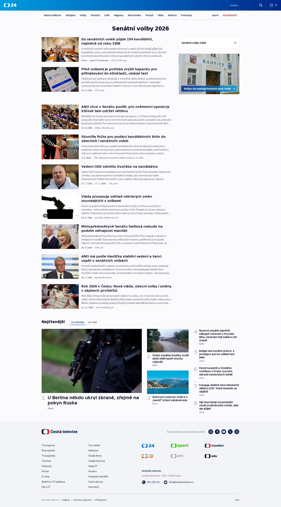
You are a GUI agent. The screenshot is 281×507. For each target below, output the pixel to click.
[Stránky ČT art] (177, 455)
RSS (237, 499)
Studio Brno (95, 455)
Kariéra (92, 471)
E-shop (46, 476)
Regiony (118, 15)
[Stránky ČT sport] (179, 445)
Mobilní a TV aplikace (53, 481)
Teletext (46, 460)
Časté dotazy (95, 481)
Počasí (149, 15)
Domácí (95, 15)
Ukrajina (70, 15)
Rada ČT (93, 466)
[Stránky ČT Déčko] (147, 455)
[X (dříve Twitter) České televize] (230, 431)
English (65, 499)
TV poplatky (48, 455)
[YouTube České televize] (223, 431)
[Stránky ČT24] (148, 445)
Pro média (94, 445)
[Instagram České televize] (210, 431)
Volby (83, 15)
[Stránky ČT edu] (211, 455)
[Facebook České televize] (217, 431)
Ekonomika (134, 15)
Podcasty (186, 15)
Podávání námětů (98, 476)
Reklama (93, 450)
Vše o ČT (46, 486)
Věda (160, 15)
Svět (107, 15)
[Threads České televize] (236, 431)
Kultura (172, 15)
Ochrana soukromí (82, 499)
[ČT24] (10, 5)
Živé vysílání (48, 450)
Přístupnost (101, 499)
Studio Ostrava (96, 460)
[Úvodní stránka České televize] (60, 431)
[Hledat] (261, 5)
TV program (48, 445)
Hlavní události (52, 15)
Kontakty (93, 486)
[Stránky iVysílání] (214, 445)
